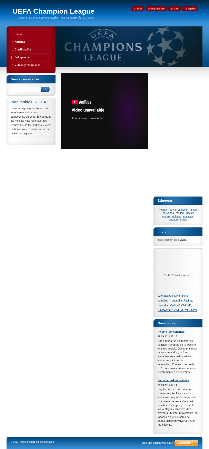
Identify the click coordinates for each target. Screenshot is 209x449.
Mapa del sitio (158, 8)
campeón (183, 209)
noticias (163, 209)
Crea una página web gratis (157, 442)
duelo (173, 209)
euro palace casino (169, 295)
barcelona (168, 213)
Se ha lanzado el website (173, 380)
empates (188, 216)
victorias (176, 216)
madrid (180, 213)
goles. (183, 219)
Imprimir (192, 8)
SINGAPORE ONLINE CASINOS (177, 310)
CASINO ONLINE (180, 305)
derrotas (173, 219)
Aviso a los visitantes (171, 331)
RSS (176, 8)
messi (193, 209)
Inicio (139, 8)
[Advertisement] (132, 162)
